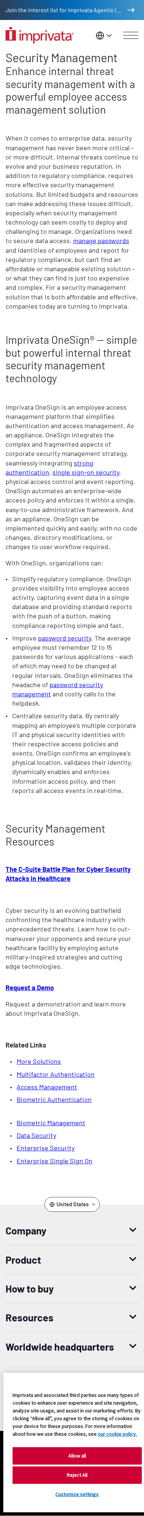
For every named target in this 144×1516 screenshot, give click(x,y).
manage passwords (101, 240)
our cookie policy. (117, 1434)
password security (64, 638)
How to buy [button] (30, 1288)
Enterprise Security (46, 1148)
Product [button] (23, 1259)
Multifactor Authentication (56, 1074)
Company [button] (26, 1230)
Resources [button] (30, 1317)
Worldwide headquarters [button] (60, 1346)
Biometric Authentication (54, 1099)
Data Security (36, 1135)
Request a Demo (30, 988)
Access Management (47, 1087)
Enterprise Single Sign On (54, 1161)
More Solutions (39, 1061)
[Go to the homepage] (40, 35)
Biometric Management (51, 1123)
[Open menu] (130, 35)
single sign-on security (85, 472)
